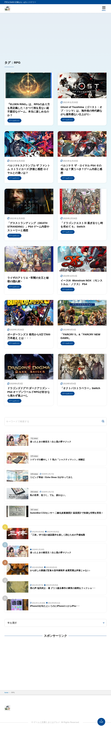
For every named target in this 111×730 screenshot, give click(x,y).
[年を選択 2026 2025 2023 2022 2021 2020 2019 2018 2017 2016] (55, 623)
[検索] (103, 421)
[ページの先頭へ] (101, 722)
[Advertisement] (55, 34)
